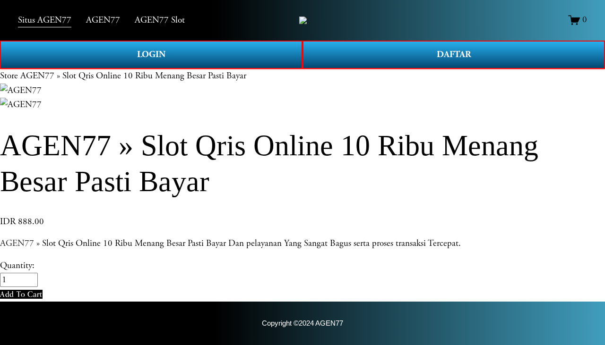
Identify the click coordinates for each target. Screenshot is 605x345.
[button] (21, 294)
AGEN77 (17, 243)
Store (9, 76)
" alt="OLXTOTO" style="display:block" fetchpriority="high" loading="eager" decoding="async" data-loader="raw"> (303, 20)
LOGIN (151, 54)
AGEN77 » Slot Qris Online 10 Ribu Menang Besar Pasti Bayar (133, 76)
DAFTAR (454, 54)
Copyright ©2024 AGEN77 (302, 323)
